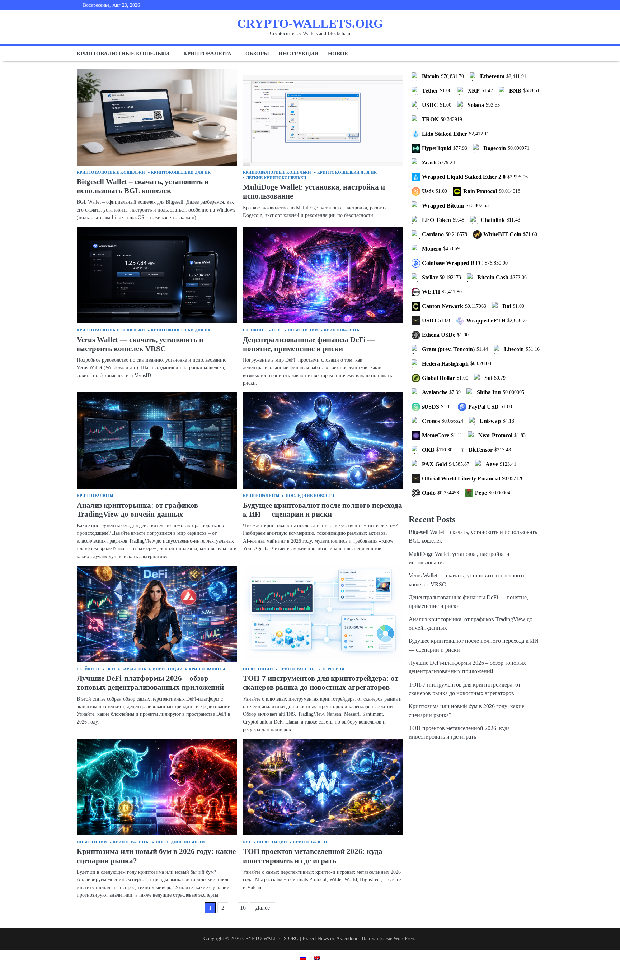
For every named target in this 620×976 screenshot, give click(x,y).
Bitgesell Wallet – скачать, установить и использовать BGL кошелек (143, 186)
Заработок (134, 669)
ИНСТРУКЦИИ (298, 53)
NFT (247, 842)
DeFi (276, 330)
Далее (262, 908)
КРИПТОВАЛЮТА (207, 53)
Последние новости (310, 496)
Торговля (333, 669)
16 (243, 908)
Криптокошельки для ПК (181, 173)
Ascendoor (347, 938)
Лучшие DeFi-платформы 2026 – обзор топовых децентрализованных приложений (150, 683)
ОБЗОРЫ (257, 53)
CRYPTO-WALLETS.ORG (310, 23)
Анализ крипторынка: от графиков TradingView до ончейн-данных (137, 510)
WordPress (404, 938)
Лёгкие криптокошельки (276, 178)
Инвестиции (303, 330)
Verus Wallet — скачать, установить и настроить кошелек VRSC (140, 344)
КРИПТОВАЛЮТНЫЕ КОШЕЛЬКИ (123, 53)
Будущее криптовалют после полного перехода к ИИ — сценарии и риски (322, 510)
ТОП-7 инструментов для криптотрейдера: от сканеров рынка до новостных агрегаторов (320, 683)
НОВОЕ (338, 53)
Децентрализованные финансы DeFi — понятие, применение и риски (309, 344)
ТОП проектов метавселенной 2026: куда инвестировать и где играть (312, 856)
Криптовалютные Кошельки (111, 173)
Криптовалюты (342, 330)
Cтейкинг (254, 330)
